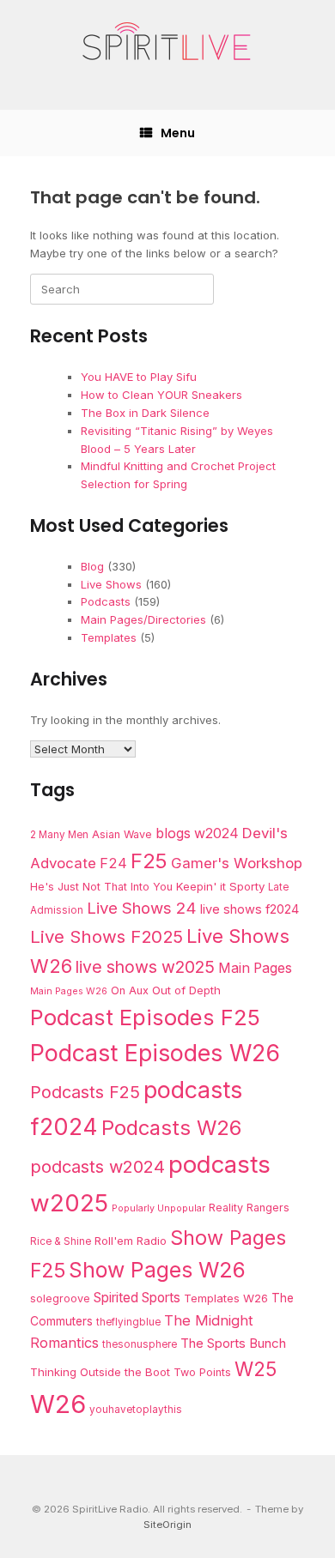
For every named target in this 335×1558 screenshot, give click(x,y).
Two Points (202, 1372)
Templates (109, 637)
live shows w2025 (145, 967)
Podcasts (106, 601)
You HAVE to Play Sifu (139, 376)
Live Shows (111, 584)
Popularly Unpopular (158, 1208)
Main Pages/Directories (143, 619)
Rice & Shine (60, 1241)
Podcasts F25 (85, 1092)
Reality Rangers (249, 1207)
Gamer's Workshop (236, 863)
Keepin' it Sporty (220, 886)
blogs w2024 (197, 833)
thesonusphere (139, 1344)
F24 (113, 863)
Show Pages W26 (157, 1270)
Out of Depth (186, 990)
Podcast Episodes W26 (155, 1052)
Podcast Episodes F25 (145, 1017)
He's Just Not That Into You (101, 886)
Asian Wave (122, 834)
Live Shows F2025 (106, 936)
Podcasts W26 (171, 1127)
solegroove (60, 1298)
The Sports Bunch (233, 1343)
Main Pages (255, 968)
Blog (92, 566)
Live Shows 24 (142, 907)
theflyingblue (128, 1322)
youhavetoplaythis (135, 1410)
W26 (58, 1404)
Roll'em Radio (130, 1240)
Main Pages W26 (68, 991)
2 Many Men (59, 835)
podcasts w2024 (97, 1166)
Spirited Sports (137, 1297)
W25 (255, 1368)
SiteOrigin (167, 1525)
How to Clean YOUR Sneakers (161, 395)
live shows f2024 (249, 909)
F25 (149, 860)
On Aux (130, 990)
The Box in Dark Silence (145, 413)
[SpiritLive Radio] (167, 42)
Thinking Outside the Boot (100, 1372)
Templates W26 (226, 1298)
